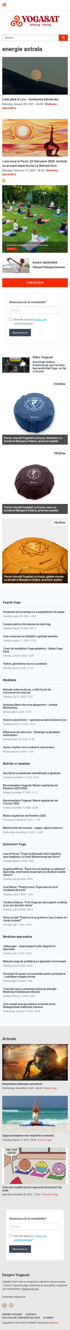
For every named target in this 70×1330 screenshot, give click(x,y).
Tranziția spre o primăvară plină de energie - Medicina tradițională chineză (30, 990)
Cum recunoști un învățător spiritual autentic (30, 636)
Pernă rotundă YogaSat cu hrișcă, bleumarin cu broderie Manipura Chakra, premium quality (33, 439)
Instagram (11, 1305)
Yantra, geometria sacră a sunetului (25, 663)
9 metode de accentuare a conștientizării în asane (33, 611)
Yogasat (35, 21)
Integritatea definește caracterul (22, 1083)
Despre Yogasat (12, 1314)
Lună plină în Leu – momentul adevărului (30, 99)
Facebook (4, 1305)
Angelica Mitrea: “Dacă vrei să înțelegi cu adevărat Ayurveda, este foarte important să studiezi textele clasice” (34, 871)
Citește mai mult (30, 1289)
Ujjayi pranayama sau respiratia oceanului (28, 1135)
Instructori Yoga (50, 1194)
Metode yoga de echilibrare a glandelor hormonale (34, 961)
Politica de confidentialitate (21, 1318)
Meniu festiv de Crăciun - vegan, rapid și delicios (33, 827)
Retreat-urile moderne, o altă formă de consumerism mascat (27, 691)
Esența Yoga (50, 1088)
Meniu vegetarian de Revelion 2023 (24, 815)
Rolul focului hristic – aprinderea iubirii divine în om (35, 719)
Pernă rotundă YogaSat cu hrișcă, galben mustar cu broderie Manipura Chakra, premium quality (34, 578)
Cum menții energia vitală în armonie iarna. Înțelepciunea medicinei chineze (29, 1006)
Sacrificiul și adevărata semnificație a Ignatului (31, 773)
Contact (31, 1314)
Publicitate (35, 282)
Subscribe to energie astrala (3, 180)
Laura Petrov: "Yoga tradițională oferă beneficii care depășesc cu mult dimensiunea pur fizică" (32, 855)
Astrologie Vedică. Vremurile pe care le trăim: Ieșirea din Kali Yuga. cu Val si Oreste (49, 367)
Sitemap (48, 1318)
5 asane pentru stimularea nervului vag (27, 624)
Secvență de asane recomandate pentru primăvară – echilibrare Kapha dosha (34, 975)
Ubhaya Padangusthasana (48, 267)
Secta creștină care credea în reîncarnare (28, 747)
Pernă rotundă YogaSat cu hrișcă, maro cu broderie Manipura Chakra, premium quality (31, 509)
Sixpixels (54, 1322)
